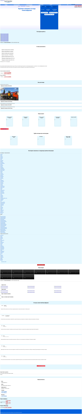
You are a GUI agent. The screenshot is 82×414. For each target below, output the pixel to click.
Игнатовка (1, 177)
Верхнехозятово (2, 169)
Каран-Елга (1, 182)
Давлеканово (2, 242)
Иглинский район (2, 226)
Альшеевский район (3, 216)
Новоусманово (2, 193)
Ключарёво (1, 183)
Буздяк (1, 241)
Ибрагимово (2, 176)
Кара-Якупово (2, 181)
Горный (1, 172)
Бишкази (1, 166)
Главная (6, 4)
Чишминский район (2, 232)
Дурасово (1, 173)
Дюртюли (1, 243)
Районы (60, 4)
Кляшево (1, 184)
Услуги (51, 4)
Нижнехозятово (2, 186)
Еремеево (1, 175)
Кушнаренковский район (3, 228)
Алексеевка (1, 235)
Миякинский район (2, 229)
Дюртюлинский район (3, 225)
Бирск (1, 239)
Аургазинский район (3, 217)
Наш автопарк (41, 4)
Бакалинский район (2, 218)
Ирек (1, 179)
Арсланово (1, 160)
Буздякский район (2, 222)
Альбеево (1, 157)
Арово (1, 159)
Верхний (1, 171)
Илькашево (1, 178)
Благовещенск (2, 240)
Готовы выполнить (29, 4)
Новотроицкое (2, 192)
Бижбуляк (1, 238)
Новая (1, 189)
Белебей (1, 237)
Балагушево (1, 162)
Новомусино (2, 191)
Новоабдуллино (2, 190)
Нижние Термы (2, 187)
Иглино (1, 244)
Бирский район (2, 219)
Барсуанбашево (2, 163)
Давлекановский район (3, 224)
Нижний (1, 188)
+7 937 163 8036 (78, 5)
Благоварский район (3, 220)
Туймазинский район (3, 230)
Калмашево (1, 180)
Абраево (1, 154)
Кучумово (1, 185)
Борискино (1, 167)
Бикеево (1, 164)
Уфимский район (2, 231)
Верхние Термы (2, 170)
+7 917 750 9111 (78, 6)
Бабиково (1, 161)
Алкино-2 (1, 156)
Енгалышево (2, 174)
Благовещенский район (3, 221)
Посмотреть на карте (3, 261)
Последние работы (17, 4)
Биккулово (1, 165)
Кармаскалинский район (3, 227)
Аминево (1, 158)
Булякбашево (2, 168)
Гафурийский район (2, 223)
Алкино (1, 155)
